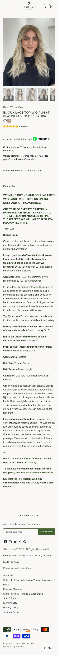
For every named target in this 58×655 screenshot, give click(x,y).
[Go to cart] (51, 5)
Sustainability (10, 603)
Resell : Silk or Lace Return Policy (22, 458)
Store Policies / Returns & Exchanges (23, 593)
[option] (29, 52)
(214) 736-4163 (11, 561)
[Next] (51, 52)
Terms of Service (12, 612)
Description (9, 186)
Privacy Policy (10, 607)
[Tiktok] (20, 541)
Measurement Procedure (39, 472)
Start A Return (10, 598)
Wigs (20, 107)
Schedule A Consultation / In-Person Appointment (29, 580)
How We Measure (12, 589)
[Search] (44, 5)
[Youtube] (15, 541)
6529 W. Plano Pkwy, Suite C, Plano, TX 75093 (28, 555)
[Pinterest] (24, 541)
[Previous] (7, 52)
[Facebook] (5, 541)
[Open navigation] (5, 6)
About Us (8, 575)
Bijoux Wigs (9, 107)
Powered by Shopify (13, 646)
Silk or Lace (28, 643)
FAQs (6, 584)
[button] (11, 126)
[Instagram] (10, 541)
